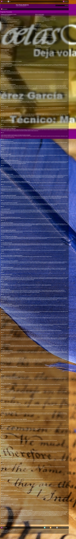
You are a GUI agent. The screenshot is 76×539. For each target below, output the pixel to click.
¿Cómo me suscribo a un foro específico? (41, 42)
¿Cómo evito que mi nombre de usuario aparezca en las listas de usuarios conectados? (13, 26)
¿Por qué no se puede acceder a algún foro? (7, 41)
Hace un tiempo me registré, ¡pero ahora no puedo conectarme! (10, 19)
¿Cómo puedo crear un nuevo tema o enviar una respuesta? (9, 36)
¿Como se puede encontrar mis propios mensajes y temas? (43, 37)
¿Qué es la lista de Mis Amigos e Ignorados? (41, 29)
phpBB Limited (39, 498)
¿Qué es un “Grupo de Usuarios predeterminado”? (42, 20)
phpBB (42, 156)
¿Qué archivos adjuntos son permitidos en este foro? (42, 46)
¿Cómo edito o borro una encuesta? (6, 40)
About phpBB (10, 499)
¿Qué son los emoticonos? (5, 52)
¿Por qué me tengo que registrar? (6, 15)
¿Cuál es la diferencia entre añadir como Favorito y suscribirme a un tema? (46, 40)
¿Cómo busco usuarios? (38, 36)
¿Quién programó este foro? (39, 50)
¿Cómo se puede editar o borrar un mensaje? (7, 37)
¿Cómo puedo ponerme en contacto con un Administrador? (43, 53)
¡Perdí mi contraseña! (4, 20)
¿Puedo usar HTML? (4, 51)
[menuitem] (9, 1)
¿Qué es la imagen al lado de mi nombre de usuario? (8, 30)
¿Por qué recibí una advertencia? (6, 43)
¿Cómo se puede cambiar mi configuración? (7, 25)
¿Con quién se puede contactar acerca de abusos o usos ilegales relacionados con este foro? (48, 52)
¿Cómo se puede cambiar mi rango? (6, 32)
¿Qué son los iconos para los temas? (6, 57)
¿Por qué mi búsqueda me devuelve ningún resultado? (43, 34)
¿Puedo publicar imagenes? (5, 53)
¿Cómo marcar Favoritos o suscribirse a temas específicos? (44, 41)
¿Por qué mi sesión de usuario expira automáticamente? (9, 21)
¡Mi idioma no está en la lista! (5, 29)
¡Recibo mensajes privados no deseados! (41, 25)
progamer (3, 531)
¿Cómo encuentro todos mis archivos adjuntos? (42, 47)
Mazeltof (8, 531)
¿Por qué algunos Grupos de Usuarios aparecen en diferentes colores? (45, 19)
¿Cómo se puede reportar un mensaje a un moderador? (9, 44)
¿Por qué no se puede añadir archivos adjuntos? (8, 42)
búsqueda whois (11, 512)
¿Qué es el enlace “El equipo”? (39, 21)
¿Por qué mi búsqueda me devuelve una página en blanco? (43, 35)
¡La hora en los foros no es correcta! (6, 27)
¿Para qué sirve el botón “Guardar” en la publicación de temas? (10, 45)
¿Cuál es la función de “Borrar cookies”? (7, 22)
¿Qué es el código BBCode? (5, 50)
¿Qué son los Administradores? (39, 15)
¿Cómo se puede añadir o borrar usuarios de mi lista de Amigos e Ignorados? (46, 30)
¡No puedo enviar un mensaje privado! (40, 24)
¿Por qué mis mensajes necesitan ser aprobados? (8, 46)
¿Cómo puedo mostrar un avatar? (6, 31)
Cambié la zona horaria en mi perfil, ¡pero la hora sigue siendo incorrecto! (11, 28)
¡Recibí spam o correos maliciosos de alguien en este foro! (43, 26)
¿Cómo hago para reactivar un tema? (6, 47)
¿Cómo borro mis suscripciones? (40, 43)
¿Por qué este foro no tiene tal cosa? (40, 51)
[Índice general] (8, 5)
